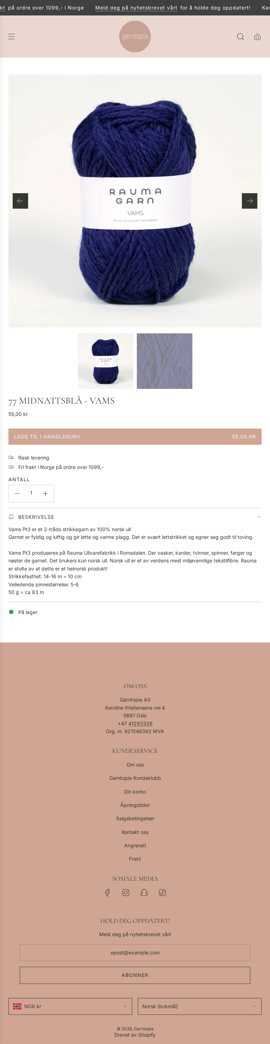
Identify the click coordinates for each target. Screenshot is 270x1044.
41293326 (140, 723)
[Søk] (240, 36)
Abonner (135, 975)
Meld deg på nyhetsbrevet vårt (131, 8)
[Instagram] (125, 892)
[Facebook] (107, 892)
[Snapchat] (144, 892)
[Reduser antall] (17, 493)
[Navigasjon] (11, 36)
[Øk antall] (45, 493)
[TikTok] (162, 892)
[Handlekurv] (257, 36)
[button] (20, 201)
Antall (19, 479)
